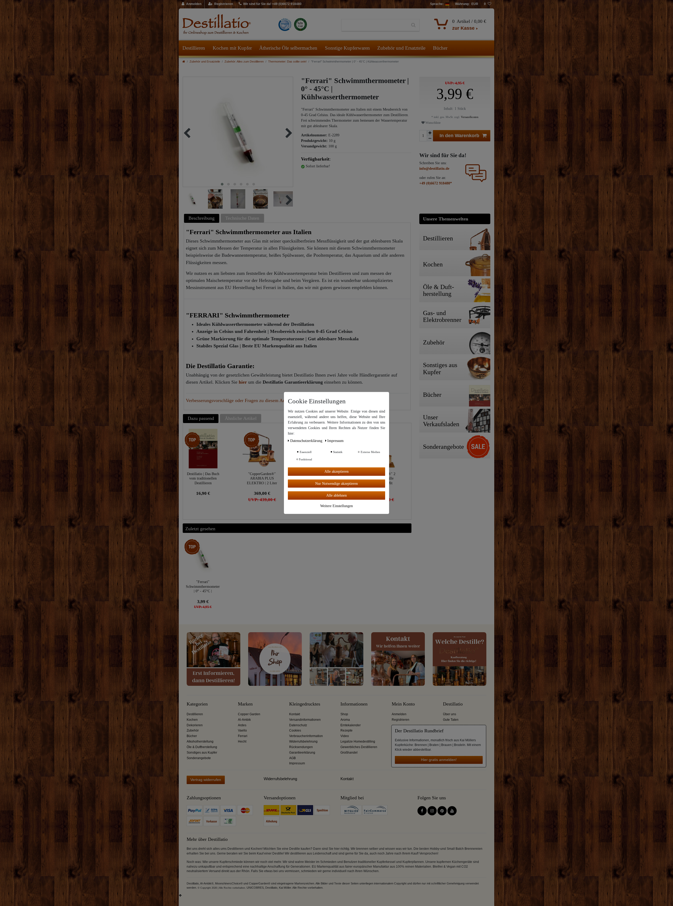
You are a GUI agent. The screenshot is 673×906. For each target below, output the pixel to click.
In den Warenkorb (459, 135)
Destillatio (453, 704)
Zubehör (193, 730)
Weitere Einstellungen (336, 506)
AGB (292, 758)
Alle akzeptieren (336, 471)
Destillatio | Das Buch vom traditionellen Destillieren (203, 478)
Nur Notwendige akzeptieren (336, 483)
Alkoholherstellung (200, 741)
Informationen (354, 704)
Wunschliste (433, 123)
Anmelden (399, 714)
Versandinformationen (305, 720)
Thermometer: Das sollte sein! (287, 61)
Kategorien (197, 704)
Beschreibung (201, 218)
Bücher (440, 48)
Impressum (297, 763)
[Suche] (413, 25)
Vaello (242, 730)
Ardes (242, 725)
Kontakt (294, 714)
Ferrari (242, 736)
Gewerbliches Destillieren (358, 747)
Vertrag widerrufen (205, 780)
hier (243, 382)
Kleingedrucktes (304, 704)
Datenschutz (298, 725)
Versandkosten (469, 117)
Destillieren (193, 48)
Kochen (192, 720)
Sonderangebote (199, 758)
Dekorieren (195, 725)
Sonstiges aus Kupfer (202, 752)
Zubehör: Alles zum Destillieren (244, 61)
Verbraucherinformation (306, 736)
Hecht (242, 741)
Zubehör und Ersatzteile (401, 48)
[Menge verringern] (430, 138)
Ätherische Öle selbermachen (288, 48)
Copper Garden (249, 714)
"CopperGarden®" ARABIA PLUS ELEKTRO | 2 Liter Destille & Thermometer (262, 478)
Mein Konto (403, 704)
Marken (245, 704)
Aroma (345, 720)
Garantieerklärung (302, 752)
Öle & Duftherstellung (202, 747)
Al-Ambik (244, 720)
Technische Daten (242, 218)
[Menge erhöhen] (430, 133)
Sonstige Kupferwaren (347, 48)
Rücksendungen (301, 747)
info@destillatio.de (434, 169)
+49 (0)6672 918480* (435, 183)
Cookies (295, 730)
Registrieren (400, 720)
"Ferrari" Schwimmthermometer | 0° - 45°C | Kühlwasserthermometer (203, 586)
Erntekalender (350, 725)
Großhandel (349, 752)
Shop (344, 714)
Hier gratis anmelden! (439, 760)
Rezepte (346, 730)
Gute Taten (450, 720)
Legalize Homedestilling (357, 741)
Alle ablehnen (336, 495)
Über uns (449, 714)
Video (344, 736)
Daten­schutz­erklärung (306, 441)
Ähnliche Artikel (241, 418)
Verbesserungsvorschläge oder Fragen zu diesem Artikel (239, 400)
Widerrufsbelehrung (303, 741)
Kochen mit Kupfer (232, 48)
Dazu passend (201, 418)
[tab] (202, 218)
